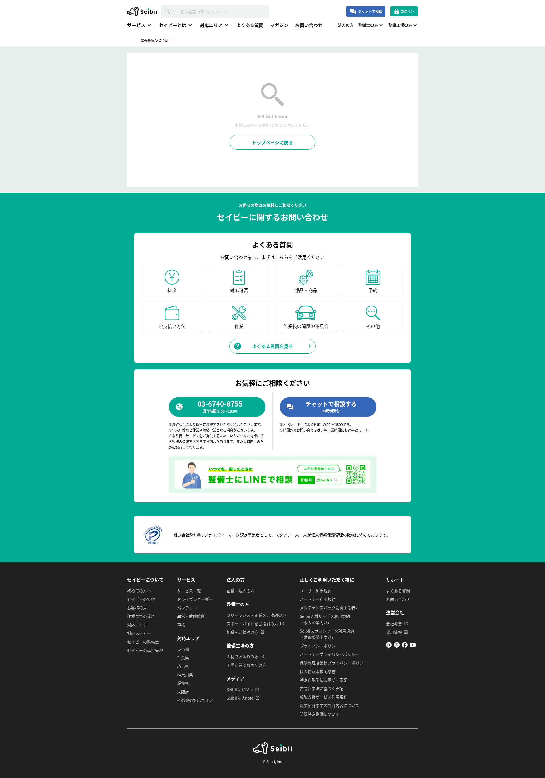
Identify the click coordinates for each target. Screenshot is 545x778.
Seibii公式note (240, 698)
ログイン (407, 11)
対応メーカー (139, 633)
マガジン (279, 25)
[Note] (389, 646)
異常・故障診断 (191, 616)
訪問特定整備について (319, 714)
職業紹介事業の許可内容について (329, 705)
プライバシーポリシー (319, 646)
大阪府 (183, 692)
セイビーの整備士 (143, 642)
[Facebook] (405, 646)
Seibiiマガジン (240, 689)
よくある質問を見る (272, 346)
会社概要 (394, 623)
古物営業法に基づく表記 (321, 688)
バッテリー (187, 607)
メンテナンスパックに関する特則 (329, 607)
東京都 (183, 649)
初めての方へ (139, 590)
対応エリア (137, 625)
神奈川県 (185, 674)
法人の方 (346, 25)
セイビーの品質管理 (145, 650)
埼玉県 (183, 666)
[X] (397, 646)
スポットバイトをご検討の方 (252, 623)
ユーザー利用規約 (316, 590)
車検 (181, 625)
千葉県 (183, 657)
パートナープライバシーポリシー (329, 654)
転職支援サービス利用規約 (323, 697)
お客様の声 (137, 607)
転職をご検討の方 (242, 632)
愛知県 (183, 683)
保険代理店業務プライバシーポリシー (333, 663)
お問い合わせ (308, 25)
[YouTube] (413, 646)
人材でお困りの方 (242, 656)
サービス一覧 (189, 590)
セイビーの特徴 (141, 599)
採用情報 (394, 632)
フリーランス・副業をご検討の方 (256, 615)
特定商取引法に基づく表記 (323, 680)
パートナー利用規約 (318, 599)
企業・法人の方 (240, 590)
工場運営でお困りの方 (246, 665)
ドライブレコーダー (195, 599)
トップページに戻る (272, 142)
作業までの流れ (141, 616)
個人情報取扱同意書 (318, 671)
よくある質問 (249, 25)
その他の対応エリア (195, 700)
